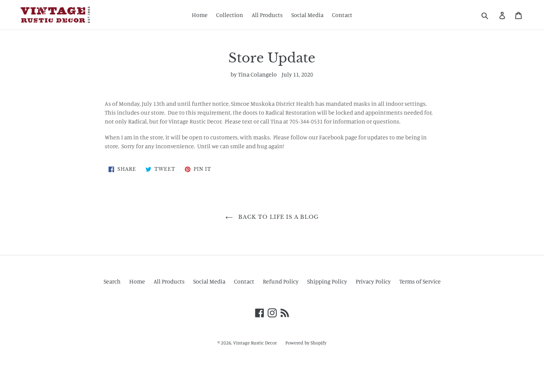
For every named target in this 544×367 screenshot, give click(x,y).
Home (200, 14)
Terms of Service (420, 281)
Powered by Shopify (305, 343)
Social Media (307, 14)
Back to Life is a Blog (277, 217)
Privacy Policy (373, 281)
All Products (267, 14)
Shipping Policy (327, 281)
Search (112, 281)
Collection (229, 14)
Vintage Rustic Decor (255, 343)
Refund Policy (281, 281)
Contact (342, 14)
